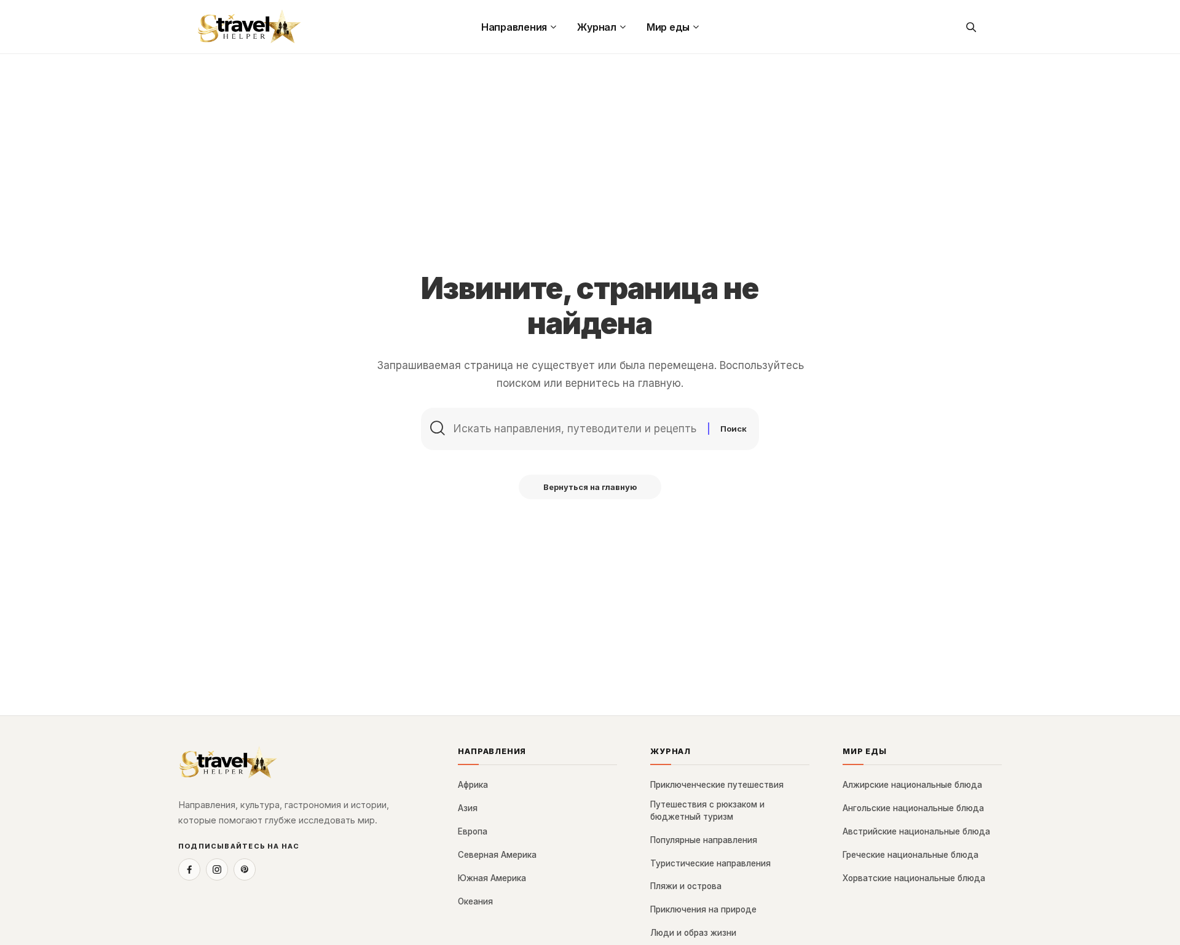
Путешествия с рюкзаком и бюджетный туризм (707, 810)
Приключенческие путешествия (717, 785)
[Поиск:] (576, 429)
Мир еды (865, 751)
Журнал (670, 751)
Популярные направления (703, 840)
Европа (472, 831)
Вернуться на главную (590, 487)
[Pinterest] (245, 869)
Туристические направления (710, 863)
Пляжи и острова (686, 886)
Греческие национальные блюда (910, 855)
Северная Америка (497, 855)
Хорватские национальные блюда (914, 878)
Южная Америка (492, 878)
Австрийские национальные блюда (916, 831)
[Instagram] (217, 869)
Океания (475, 901)
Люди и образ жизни (693, 933)
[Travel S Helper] (249, 27)
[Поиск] (970, 27)
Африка (473, 785)
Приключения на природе (703, 909)
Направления (492, 751)
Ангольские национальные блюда (913, 808)
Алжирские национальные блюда (912, 785)
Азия (468, 808)
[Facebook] (189, 869)
